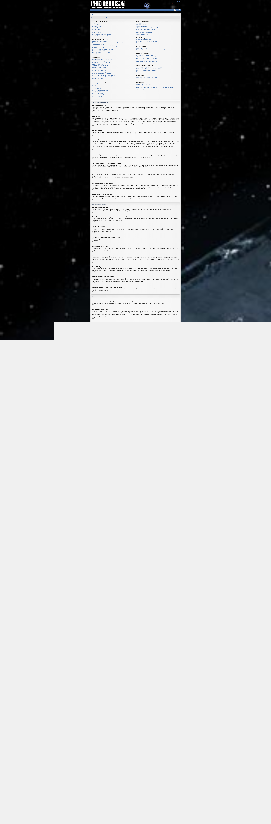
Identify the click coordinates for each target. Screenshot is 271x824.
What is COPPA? (96, 24)
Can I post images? (96, 88)
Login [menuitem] (178, 10)
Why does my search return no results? (146, 57)
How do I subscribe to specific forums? (146, 70)
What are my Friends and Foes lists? (145, 48)
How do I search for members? (144, 60)
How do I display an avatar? (98, 50)
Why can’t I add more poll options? (100, 65)
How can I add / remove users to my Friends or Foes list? (150, 49)
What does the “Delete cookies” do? (101, 35)
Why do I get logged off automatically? (101, 34)
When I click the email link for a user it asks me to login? (106, 54)
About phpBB (112, 775)
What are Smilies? (96, 87)
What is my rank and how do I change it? (102, 52)
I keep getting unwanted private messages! (147, 41)
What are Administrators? (142, 23)
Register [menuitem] (180, 10)
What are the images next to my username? (102, 49)
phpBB (156, 250)
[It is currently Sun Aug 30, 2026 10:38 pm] (178, 15)
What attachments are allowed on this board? (147, 77)
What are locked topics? (98, 95)
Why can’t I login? (96, 29)
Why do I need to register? (98, 23)
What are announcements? (98, 91)
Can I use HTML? (96, 85)
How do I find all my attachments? (144, 79)
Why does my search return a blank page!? (147, 58)
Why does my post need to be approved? (102, 76)
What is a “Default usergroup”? (144, 32)
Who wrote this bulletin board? (144, 84)
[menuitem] (175, 10)
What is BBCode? (96, 83)
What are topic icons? (97, 96)
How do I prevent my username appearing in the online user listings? (109, 42)
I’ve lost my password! (97, 32)
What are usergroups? (141, 26)
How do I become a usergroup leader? (145, 29)
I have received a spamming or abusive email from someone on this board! (154, 42)
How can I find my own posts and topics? (146, 61)
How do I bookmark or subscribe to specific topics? (149, 68)
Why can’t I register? (97, 26)
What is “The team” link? (142, 34)
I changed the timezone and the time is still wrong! (104, 46)
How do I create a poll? (97, 64)
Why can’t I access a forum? (99, 68)
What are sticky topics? (97, 93)
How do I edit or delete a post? (99, 61)
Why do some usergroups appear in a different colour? (150, 31)
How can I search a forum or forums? (145, 55)
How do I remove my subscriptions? (145, 72)
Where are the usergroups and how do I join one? (148, 28)
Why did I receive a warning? (99, 72)
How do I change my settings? (99, 41)
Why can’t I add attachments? (99, 70)
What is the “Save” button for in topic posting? (103, 75)
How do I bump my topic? (98, 78)
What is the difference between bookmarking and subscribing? (152, 67)
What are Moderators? (141, 24)
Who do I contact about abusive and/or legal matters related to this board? (154, 87)
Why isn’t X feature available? (143, 86)
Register (96, 11)
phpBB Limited (134, 773)
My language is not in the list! (99, 47)
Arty (135, 820)
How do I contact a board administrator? (146, 89)
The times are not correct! (98, 44)
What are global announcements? (100, 90)
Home (92, 9)
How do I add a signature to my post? (101, 62)
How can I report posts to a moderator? (101, 73)
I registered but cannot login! (99, 28)
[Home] (176, 3)
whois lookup (108, 793)
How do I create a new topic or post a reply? (103, 59)
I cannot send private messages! (144, 39)
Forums (97, 9)
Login (92, 11)
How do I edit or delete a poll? (99, 67)
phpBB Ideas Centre (159, 783)
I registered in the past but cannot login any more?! (104, 31)
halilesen (138, 820)
